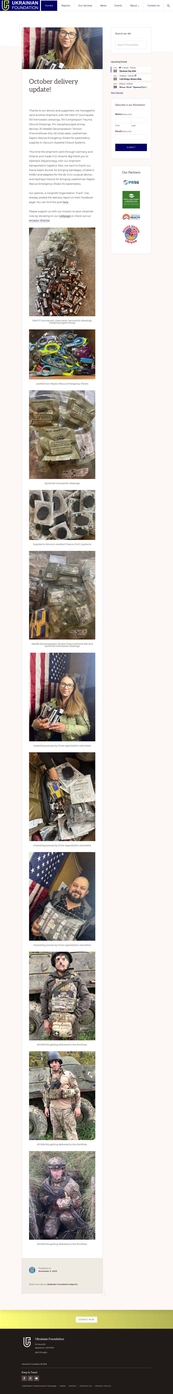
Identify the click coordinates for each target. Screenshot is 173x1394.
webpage (65, 216)
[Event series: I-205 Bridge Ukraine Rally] (135, 76)
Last (133, 125)
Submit (131, 147)
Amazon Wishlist (39, 220)
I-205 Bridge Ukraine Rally (130, 79)
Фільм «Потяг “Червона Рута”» (133, 87)
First (117, 125)
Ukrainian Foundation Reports (62, 1284)
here (65, 202)
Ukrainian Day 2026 (127, 71)
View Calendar (117, 92)
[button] (168, 5)
